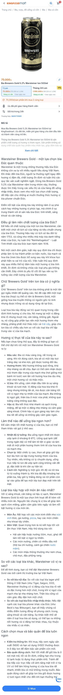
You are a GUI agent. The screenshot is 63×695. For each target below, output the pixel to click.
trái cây (46, 324)
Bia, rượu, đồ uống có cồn (27, 9)
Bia (43, 9)
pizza (33, 518)
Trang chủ (6, 9)
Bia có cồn (53, 9)
